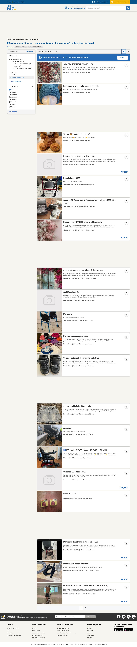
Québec (89, 628)
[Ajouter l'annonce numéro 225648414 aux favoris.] (126, 587)
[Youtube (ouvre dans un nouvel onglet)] (134, 618)
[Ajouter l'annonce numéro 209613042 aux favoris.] (126, 135)
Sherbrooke (90, 635)
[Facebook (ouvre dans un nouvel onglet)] (118, 618)
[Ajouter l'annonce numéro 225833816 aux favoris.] (126, 565)
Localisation (13, 73)
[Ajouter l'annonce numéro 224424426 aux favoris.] (126, 179)
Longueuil (90, 630)
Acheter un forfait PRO (63, 628)
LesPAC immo (36, 630)
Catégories (13, 56)
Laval (88, 633)
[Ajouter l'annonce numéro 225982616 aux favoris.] (126, 543)
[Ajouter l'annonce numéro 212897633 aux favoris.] (126, 407)
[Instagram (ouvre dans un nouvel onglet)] (128, 618)
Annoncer (35, 628)
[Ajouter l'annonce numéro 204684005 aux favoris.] (126, 293)
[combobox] (106, 8)
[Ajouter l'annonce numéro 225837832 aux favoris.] (126, 223)
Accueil (9, 39)
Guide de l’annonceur (63, 630)
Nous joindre (10, 633)
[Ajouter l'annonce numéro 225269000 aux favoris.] (126, 429)
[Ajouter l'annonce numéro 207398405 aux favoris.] (126, 337)
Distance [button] (48, 51)
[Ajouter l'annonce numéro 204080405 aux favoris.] (126, 359)
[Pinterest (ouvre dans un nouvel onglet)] (123, 618)
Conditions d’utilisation (38, 637)
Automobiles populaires (38, 633)
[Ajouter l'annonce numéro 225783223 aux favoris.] (126, 495)
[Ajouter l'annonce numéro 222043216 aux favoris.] (126, 65)
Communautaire (18, 39)
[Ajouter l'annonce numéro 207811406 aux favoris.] (126, 201)
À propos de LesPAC (12, 628)
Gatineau (89, 637)
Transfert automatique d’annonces (66, 633)
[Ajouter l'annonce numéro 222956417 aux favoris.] (126, 271)
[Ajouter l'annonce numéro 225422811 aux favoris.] (126, 87)
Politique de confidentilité (14, 635)
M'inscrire (90, 617)
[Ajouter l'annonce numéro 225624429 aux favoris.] (126, 315)
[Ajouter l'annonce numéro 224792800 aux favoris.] (126, 473)
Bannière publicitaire (62, 635)
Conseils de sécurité (37, 635)
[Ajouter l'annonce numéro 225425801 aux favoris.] (126, 157)
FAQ (8, 630)
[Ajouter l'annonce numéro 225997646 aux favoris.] (126, 451)
